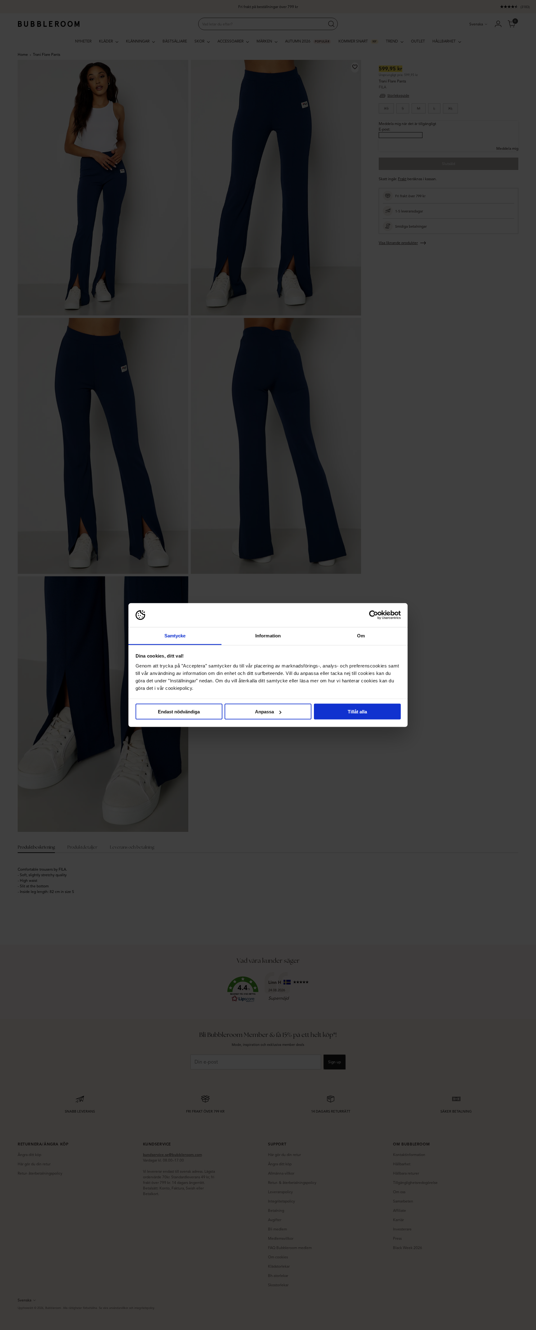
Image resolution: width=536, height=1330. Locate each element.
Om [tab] (361, 635)
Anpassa (264, 711)
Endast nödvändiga (179, 711)
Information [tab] (268, 635)
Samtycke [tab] (175, 635)
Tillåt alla (357, 711)
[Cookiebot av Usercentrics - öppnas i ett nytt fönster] (373, 615)
